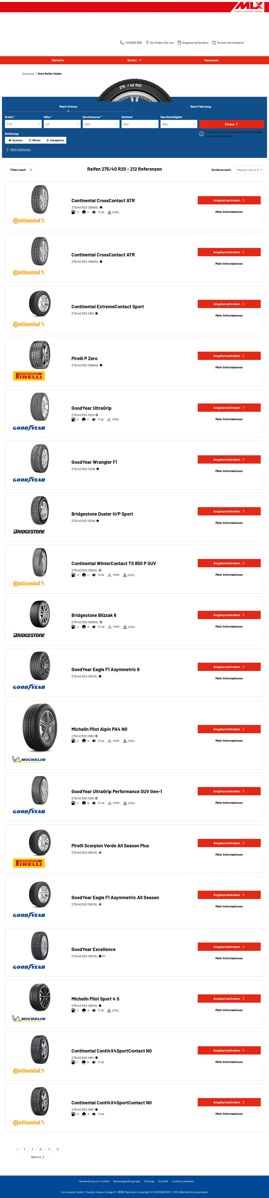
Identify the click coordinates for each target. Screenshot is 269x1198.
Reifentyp (12, 133)
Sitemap (149, 1181)
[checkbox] (15, 140)
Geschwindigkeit (171, 117)
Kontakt (163, 1181)
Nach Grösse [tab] (68, 106)
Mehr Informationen (229, 211)
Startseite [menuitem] (58, 60)
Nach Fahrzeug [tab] (200, 106)
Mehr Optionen (20, 149)
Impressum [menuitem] (211, 60)
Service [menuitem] (132, 60)
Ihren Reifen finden (50, 73)
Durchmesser (92, 117)
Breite (10, 117)
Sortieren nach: (221, 169)
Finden (230, 124)
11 (49, 1149)
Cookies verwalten (183, 1181)
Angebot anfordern (226, 200)
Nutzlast (127, 117)
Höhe (48, 117)
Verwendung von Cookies (94, 1181)
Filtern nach (18, 169)
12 (58, 1149)
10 (40, 1149)
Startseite (28, 73)
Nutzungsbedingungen (126, 1181)
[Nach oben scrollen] (258, 1189)
